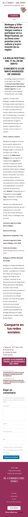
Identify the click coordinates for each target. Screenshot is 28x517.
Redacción (8, 347)
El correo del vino (14, 3)
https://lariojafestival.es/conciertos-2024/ (14, 252)
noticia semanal (8, 355)
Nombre (5, 423)
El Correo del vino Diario (14, 502)
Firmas (14, 499)
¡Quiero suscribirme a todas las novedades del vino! (14, 361)
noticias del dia (9, 350)
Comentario (6, 406)
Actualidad (14, 496)
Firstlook (20, 512)
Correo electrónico (8, 431)
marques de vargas (10, 352)
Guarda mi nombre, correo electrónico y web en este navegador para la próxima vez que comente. (13, 450)
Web (4, 439)
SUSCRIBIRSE (14, 16)
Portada (14, 493)
